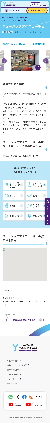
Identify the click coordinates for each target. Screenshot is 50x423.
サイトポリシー (13, 379)
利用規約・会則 (13, 360)
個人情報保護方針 (13, 370)
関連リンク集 (12, 383)
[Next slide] (45, 60)
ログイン (35, 4)
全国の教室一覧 (13, 374)
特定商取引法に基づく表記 (17, 365)
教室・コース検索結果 (18, 17)
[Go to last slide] (4, 60)
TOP (4, 17)
